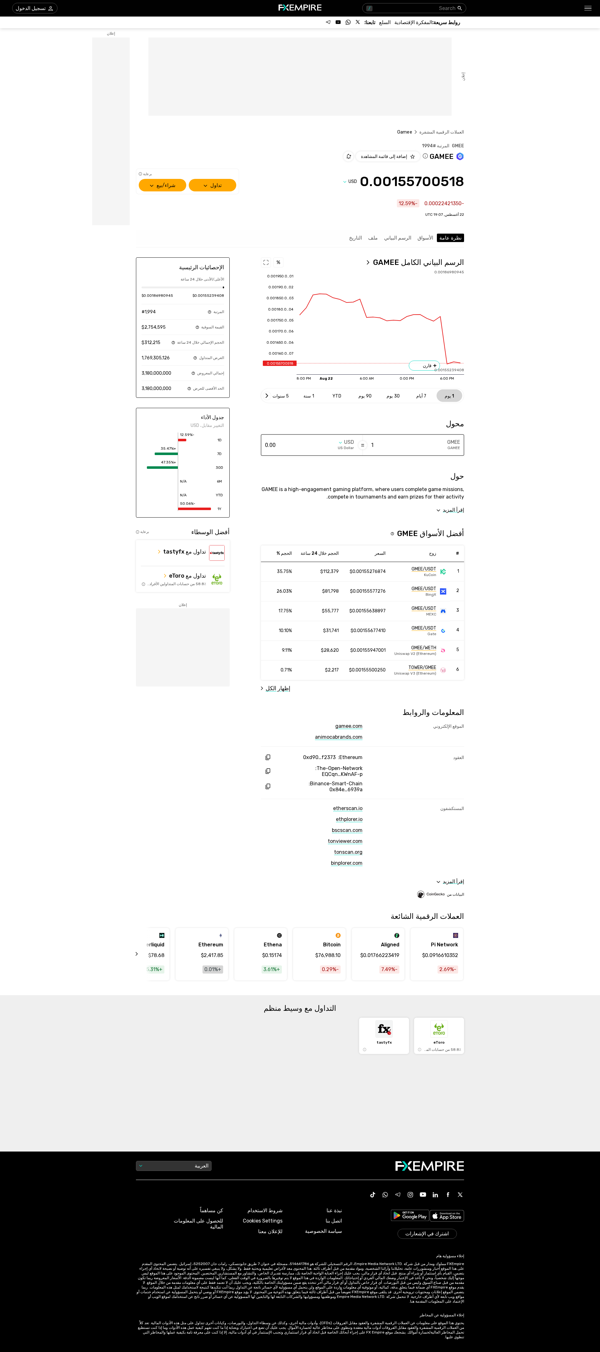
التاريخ (355, 238)
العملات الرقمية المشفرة (441, 132)
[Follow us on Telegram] (328, 22)
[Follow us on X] (358, 22)
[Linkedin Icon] (435, 1194)
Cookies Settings (262, 1221)
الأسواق (425, 238)
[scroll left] (144, 954)
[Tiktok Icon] (373, 1194)
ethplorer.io (349, 819)
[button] (588, 8)
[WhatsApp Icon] (385, 1194)
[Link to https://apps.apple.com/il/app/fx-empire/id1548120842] (447, 1216)
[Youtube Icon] (423, 1194)
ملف (373, 238)
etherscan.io (347, 808)
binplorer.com (346, 863)
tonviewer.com (345, 841)
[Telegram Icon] (398, 1194)
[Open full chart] (266, 262)
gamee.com (348, 726)
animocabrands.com (338, 737)
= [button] (362, 445)
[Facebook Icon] (448, 1194)
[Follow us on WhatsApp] (348, 22)
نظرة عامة (450, 238)
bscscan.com (347, 830)
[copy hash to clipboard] (267, 757)
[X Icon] (460, 1194)
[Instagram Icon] (410, 1194)
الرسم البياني (397, 238)
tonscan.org (348, 852)
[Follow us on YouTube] (338, 22)
